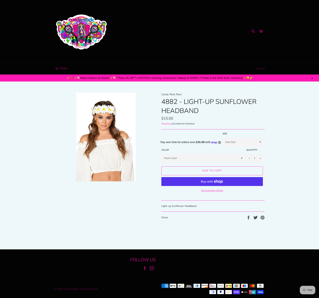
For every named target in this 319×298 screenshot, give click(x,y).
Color (165, 149)
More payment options (212, 190)
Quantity (251, 149)
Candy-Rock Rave (71, 289)
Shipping (166, 123)
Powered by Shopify (89, 289)
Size (225, 133)
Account (260, 68)
